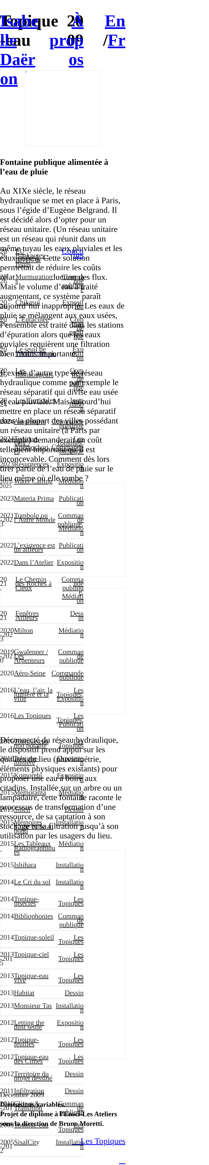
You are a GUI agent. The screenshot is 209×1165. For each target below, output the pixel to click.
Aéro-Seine (30, 673)
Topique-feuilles (26, 1042)
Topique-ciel (31, 954)
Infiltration (29, 1091)
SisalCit (25, 1142)
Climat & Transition (28, 1106)
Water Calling (33, 481)
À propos (66, 40)
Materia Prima (34, 498)
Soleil (22, 809)
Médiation (71, 483)
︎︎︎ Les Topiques (98, 1141)
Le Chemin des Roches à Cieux (33, 583)
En (115, 21)
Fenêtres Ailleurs (27, 615)
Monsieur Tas (33, 1005)
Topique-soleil (34, 937)
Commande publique (73, 283)
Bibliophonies (33, 916)
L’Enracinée (32, 319)
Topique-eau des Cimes (31, 1059)
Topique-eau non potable (31, 743)
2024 (7, 438)
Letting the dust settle (29, 1025)
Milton (23, 630)
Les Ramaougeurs (34, 372)
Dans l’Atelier (33, 562)
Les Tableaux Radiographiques (34, 848)
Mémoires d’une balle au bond (33, 826)
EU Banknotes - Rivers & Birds (32, 257)
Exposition (73, 304)
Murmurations (33, 279)
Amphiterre (30, 421)
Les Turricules (35, 400)
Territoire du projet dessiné (33, 1076)
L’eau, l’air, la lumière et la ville (33, 694)
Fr (116, 40)
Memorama (30, 792)
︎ (122, 1160)
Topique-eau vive (31, 978)
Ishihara (25, 865)
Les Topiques (70, 441)
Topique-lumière (26, 760)
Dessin (77, 615)
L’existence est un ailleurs (34, 547)
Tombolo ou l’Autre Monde (34, 517)
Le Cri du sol (32, 882)
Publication (71, 500)
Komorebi (28, 775)
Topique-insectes (26, 901)
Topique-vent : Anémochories (31, 445)
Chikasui (27, 302)
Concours (73, 253)
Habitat (24, 993)
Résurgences (31, 464)
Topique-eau (31, 1125)
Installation (76, 404)
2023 (7, 464)
